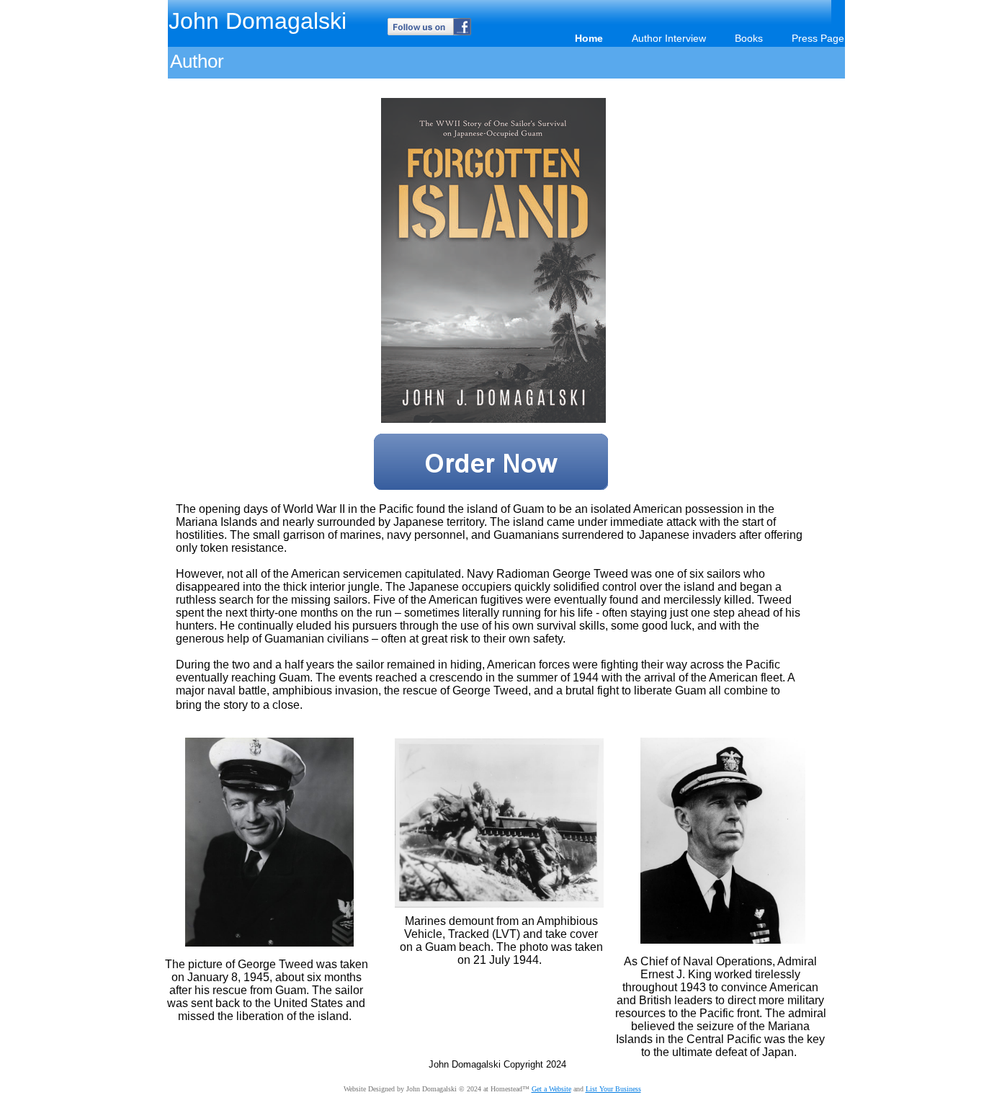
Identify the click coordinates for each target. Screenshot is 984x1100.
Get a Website (551, 1089)
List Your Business (613, 1089)
